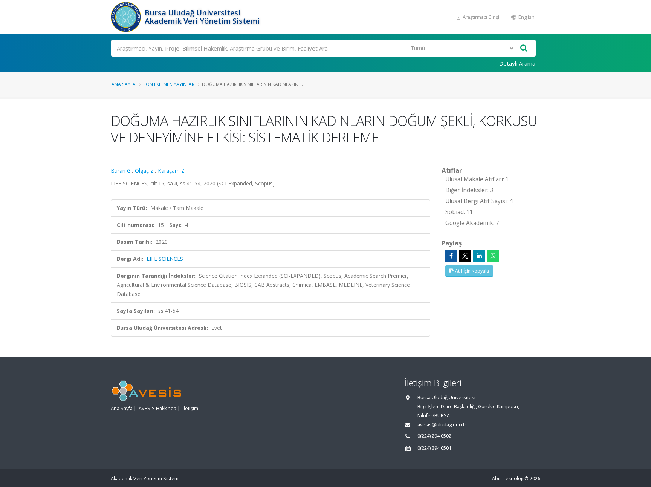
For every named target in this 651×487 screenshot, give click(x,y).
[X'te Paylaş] (465, 256)
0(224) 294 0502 (434, 436)
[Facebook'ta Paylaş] (451, 256)
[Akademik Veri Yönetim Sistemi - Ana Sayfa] (127, 17)
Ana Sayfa (124, 84)
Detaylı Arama (517, 63)
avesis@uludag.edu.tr (441, 424)
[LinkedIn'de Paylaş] (479, 256)
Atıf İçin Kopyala (471, 271)
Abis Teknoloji (507, 478)
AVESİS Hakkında (157, 408)
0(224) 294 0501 (434, 448)
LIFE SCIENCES (165, 258)
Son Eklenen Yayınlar (168, 84)
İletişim (190, 408)
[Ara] (523, 48)
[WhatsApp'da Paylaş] (493, 256)
